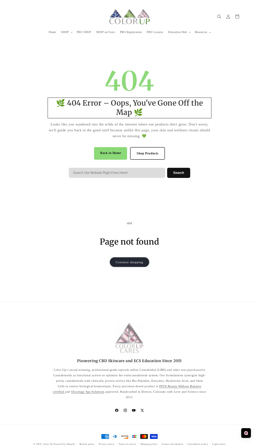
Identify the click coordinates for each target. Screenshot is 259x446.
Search (178, 172)
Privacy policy (106, 444)
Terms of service (127, 444)
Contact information (172, 444)
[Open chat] (246, 433)
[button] (66, 32)
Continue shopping (129, 262)
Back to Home (110, 153)
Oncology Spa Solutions (87, 391)
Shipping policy (149, 444)
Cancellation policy (197, 444)
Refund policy (87, 444)
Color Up (48, 444)
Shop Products (147, 153)
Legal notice (218, 444)
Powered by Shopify (64, 444)
